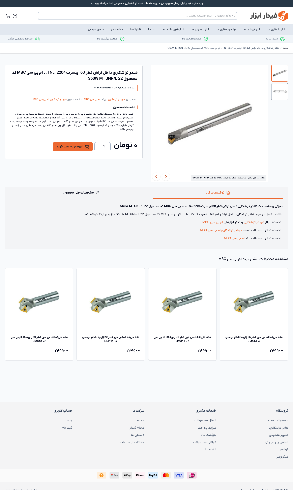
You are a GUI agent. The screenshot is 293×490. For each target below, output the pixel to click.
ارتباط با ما (209, 450)
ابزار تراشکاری (278, 29)
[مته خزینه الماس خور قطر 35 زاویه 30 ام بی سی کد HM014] (254, 302)
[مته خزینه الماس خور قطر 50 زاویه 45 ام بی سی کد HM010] (39, 302)
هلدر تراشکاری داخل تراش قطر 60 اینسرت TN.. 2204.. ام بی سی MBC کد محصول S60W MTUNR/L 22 (223, 48)
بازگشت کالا (208, 435)
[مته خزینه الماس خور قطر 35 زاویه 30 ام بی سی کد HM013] (182, 302)
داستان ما (137, 435)
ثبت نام (67, 428)
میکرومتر (282, 457)
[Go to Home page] (269, 16)
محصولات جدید (277, 421)
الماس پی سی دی (276, 442)
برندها (151, 29)
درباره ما (139, 421)
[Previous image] (166, 177)
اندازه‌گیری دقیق (175, 29)
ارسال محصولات (205, 421)
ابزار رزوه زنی (202, 29)
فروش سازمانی (96, 29)
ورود (69, 421)
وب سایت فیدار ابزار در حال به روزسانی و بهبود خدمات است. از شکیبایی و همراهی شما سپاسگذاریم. (148, 3)
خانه (285, 48)
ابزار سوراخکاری (228, 29)
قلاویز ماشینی (278, 435)
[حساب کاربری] (15, 16)
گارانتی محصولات (204, 442)
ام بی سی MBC (91, 99)
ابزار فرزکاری (253, 29)
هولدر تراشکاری (116, 99)
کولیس (283, 450)
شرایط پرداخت (207, 428)
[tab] (279, 73)
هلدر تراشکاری (278, 428)
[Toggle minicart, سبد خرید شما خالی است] (8, 16)
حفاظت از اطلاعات (132, 442)
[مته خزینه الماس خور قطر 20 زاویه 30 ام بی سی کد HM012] (111, 302)
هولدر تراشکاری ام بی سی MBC (50, 99)
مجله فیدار (117, 29)
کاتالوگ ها (135, 29)
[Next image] (156, 177)
